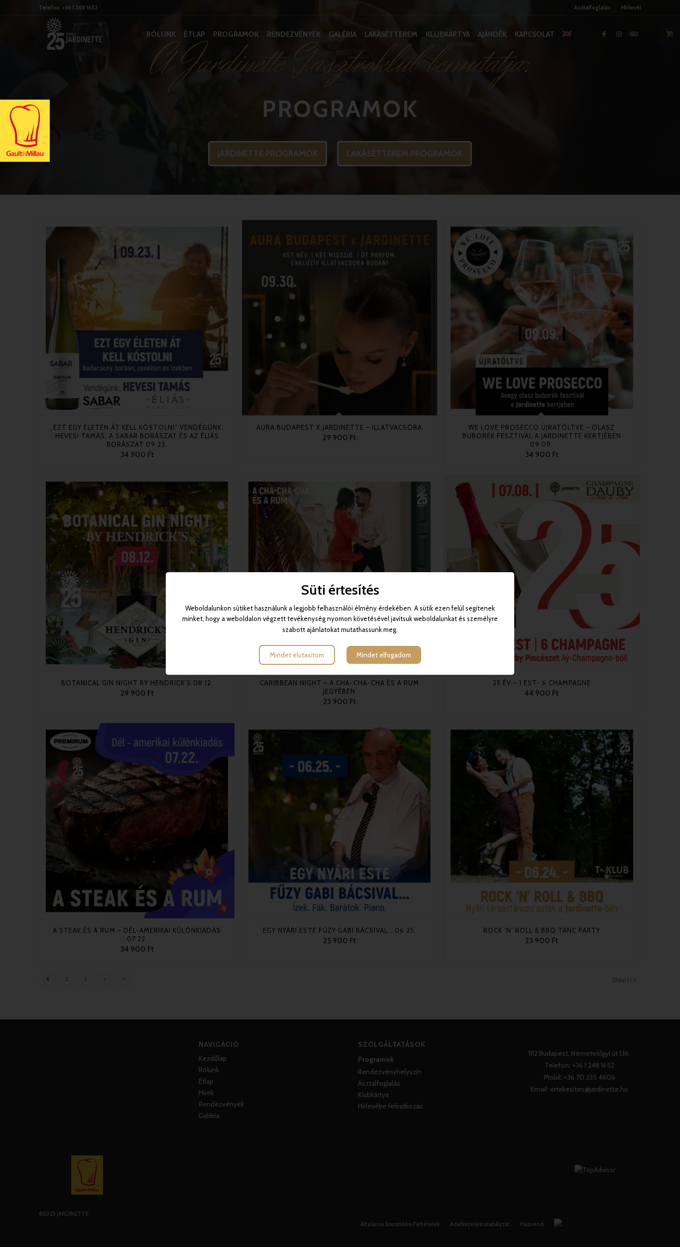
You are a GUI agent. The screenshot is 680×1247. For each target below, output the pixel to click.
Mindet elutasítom (297, 655)
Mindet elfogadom (383, 655)
